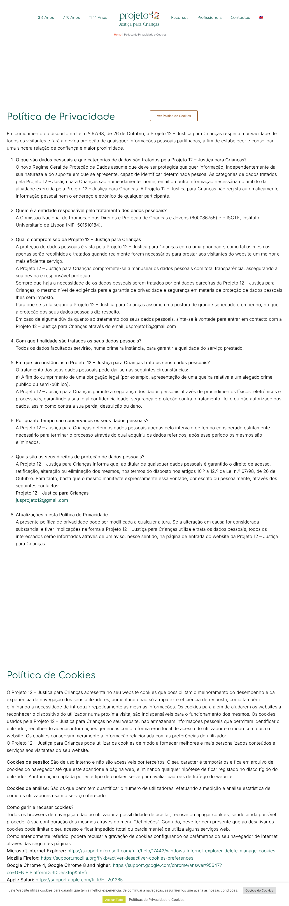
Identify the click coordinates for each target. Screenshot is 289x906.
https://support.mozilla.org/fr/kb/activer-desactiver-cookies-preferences (117, 858)
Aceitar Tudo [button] (114, 899)
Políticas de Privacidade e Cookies (156, 899)
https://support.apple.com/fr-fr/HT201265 (79, 879)
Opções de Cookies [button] (259, 890)
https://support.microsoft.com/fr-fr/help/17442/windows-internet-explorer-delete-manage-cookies (171, 850)
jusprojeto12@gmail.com (42, 500)
